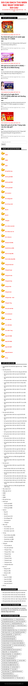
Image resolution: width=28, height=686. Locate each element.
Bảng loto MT (7, 568)
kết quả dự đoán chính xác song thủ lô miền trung (14, 466)
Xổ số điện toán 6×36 (9, 531)
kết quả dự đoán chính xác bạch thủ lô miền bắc (15, 380)
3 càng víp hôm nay (19, 619)
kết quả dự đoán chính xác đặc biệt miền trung (15, 476)
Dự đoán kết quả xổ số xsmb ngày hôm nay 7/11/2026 (13, 38)
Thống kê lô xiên (8, 275)
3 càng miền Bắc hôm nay (7, 619)
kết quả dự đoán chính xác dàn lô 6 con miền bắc (14, 409)
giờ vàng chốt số (13, 651)
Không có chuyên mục (6, 654)
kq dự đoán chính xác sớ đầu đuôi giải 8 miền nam (14, 454)
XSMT (6, 165)
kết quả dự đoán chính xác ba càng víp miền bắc (15, 371)
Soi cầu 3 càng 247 (12, 656)
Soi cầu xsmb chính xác (8, 412)
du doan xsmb (23, 630)
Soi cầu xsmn (6, 436)
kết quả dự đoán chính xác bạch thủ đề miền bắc (14, 374)
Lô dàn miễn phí (17, 654)
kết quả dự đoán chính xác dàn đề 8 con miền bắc (15, 400)
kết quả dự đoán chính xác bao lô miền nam (14, 440)
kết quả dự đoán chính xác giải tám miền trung (15, 478)
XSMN (6, 160)
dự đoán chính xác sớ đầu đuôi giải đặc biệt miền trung (14, 486)
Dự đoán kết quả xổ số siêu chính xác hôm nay (12, 641)
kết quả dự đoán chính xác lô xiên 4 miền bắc (14, 434)
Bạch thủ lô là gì (6, 623)
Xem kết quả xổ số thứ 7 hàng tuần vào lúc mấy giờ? (13, 126)
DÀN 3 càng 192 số (6, 632)
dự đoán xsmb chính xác (19, 645)
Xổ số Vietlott (7, 520)
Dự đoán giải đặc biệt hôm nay (8, 636)
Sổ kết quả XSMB (9, 176)
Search (3, 144)
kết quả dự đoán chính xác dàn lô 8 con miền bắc (14, 426)
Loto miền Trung (8, 330)
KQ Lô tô (5, 566)
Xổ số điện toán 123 (9, 231)
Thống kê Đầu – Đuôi (9, 297)
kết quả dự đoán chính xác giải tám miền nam (15, 449)
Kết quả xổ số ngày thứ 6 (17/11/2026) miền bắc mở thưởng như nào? (13, 96)
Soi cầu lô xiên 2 (15, 667)
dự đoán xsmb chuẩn (6, 645)
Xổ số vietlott (8, 193)
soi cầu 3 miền (22, 660)
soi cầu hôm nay (5, 667)
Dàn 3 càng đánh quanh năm (19, 632)
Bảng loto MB (7, 573)
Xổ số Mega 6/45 (8, 198)
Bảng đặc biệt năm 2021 (17, 623)
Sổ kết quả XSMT (9, 187)
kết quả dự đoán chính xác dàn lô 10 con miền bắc (15, 390)
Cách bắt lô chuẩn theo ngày (8, 625)
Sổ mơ (6, 357)
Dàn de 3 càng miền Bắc (7, 634)
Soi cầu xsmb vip (7, 369)
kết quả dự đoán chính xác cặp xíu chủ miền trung (14, 473)
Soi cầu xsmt (6, 463)
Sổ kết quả (5, 501)
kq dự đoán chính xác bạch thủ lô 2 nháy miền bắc (15, 383)
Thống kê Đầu (8, 286)
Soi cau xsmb (8, 683)
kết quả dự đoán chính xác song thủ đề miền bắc (14, 415)
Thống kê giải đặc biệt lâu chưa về (9, 675)
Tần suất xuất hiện (9, 308)
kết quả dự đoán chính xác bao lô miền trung (14, 470)
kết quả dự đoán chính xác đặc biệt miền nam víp (15, 446)
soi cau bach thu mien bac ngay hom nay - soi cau (14, 5)
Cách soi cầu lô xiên (21, 625)
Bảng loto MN (7, 570)
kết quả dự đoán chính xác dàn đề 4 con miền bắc (15, 393)
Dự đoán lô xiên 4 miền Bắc (18, 643)
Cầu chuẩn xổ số (5, 34)
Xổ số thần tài (8, 237)
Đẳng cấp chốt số (15, 34)
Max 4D (6, 215)
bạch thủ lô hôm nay (20, 621)
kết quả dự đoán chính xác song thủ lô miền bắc (15, 421)
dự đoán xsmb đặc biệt (7, 647)
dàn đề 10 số (17, 634)
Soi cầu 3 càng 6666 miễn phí (8, 658)
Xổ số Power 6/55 (9, 204)
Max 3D (6, 209)
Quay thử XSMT (8, 346)
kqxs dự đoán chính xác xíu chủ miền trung (14, 468)
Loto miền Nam (8, 325)
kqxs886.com (20, 683)
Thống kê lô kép (8, 281)
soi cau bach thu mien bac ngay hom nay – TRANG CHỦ (15, 367)
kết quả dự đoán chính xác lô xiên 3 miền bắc (14, 431)
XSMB (6, 154)
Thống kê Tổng (8, 303)
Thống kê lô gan (8, 270)
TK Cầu (4, 533)
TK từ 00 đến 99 (8, 314)
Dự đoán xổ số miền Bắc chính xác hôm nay (11, 649)
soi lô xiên (14, 669)
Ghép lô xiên (4, 651)
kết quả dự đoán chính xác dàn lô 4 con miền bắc (14, 406)
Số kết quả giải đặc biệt (17, 671)
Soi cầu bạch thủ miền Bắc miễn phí (9, 662)
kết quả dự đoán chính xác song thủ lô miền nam (14, 460)
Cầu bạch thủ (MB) (9, 242)
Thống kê (7, 220)
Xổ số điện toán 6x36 (9, 226)
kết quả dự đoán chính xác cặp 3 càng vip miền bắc (15, 386)
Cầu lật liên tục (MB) (9, 248)
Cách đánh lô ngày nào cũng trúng (9, 630)
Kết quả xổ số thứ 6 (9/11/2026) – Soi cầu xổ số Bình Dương (13, 66)
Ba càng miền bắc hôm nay (8, 621)
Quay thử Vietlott (9, 352)
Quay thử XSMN (8, 341)
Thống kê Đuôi (8, 292)
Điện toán (5, 524)
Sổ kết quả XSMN (9, 182)
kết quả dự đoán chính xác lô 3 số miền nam (14, 451)
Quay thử (5, 575)
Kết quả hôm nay (8, 171)
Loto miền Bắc (8, 319)
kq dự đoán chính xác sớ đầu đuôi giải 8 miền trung (14, 483)
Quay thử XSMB (8, 336)
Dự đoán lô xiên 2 (6, 643)
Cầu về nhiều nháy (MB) (10, 259)
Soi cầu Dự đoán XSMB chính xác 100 (10, 664)
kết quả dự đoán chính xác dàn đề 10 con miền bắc (15, 403)
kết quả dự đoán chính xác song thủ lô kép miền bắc (15, 418)
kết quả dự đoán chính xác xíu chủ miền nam (14, 438)
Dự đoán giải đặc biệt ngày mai (8, 638)
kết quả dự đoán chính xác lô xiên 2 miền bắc (14, 423)
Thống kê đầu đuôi (9, 264)
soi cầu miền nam (6, 669)
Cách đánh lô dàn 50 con (7, 627)
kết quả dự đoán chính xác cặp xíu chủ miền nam (14, 443)
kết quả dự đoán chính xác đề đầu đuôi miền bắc (14, 429)
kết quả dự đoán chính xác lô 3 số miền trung (14, 480)
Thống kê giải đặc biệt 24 (7, 673)
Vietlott (4, 510)
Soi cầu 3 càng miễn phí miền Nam (9, 660)
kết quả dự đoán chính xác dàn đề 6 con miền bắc (15, 396)
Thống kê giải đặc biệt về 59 (8, 677)
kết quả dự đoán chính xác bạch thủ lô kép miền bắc (15, 378)
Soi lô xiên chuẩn (6, 671)
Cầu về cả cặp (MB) (9, 253)
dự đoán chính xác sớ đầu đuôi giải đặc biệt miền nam (14, 457)
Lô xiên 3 (4, 656)
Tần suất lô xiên (19, 677)
